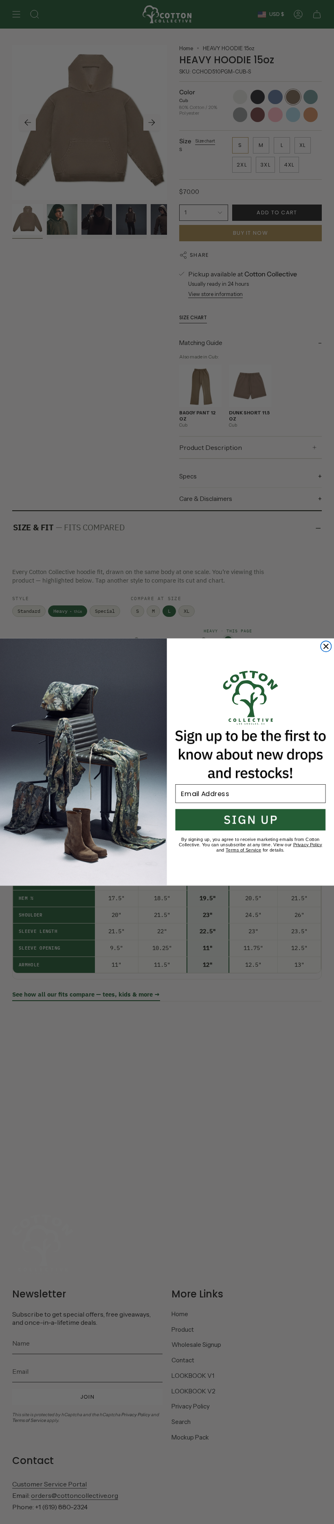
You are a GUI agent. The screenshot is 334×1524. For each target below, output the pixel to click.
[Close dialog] (326, 646)
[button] (251, 819)
